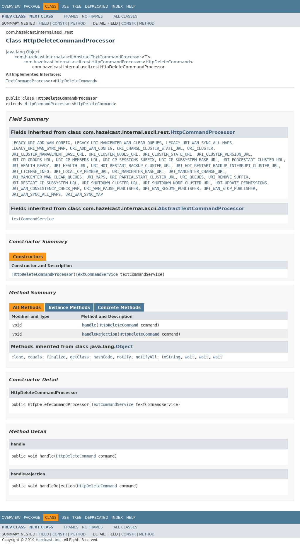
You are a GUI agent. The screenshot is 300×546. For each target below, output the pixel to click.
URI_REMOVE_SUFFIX (228, 177)
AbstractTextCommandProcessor (201, 208)
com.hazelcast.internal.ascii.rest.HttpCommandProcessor (82, 61)
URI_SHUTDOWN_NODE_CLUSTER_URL (177, 183)
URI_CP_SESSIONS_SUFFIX (128, 159)
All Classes (125, 16)
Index (117, 6)
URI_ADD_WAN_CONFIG (91, 148)
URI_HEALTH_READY (30, 165)
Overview (11, 6)
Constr (59, 23)
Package (32, 6)
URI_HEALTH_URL (70, 165)
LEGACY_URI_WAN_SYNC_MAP (38, 148)
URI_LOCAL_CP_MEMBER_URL (81, 171)
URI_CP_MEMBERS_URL (77, 159)
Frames (71, 16)
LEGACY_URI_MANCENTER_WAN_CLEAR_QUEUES (118, 142)
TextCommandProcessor (29, 81)
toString (170, 357)
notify (124, 357)
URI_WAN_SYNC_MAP (84, 194)
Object (124, 346)
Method (78, 23)
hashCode (102, 357)
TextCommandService (97, 274)
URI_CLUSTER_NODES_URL (113, 154)
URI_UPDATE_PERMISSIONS (241, 183)
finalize (56, 357)
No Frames (92, 16)
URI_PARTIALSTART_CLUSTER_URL (142, 177)
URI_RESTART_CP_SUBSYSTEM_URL (44, 183)
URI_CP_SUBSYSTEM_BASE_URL (188, 159)
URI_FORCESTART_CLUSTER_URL (252, 159)
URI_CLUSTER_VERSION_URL (223, 154)
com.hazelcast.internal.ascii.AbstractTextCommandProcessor (78, 57)
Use (65, 6)
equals (35, 357)
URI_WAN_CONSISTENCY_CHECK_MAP (45, 188)
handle (89, 325)
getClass (79, 357)
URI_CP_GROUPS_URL (31, 159)
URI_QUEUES (192, 177)
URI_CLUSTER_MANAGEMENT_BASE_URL (47, 154)
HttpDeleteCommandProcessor (42, 274)
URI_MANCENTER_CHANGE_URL (196, 171)
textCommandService (32, 219)
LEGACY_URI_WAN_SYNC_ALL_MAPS (199, 142)
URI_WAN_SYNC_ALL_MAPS (36, 194)
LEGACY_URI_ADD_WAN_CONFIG (40, 142)
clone (17, 357)
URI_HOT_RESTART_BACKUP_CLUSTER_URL (131, 165)
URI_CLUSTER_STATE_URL (167, 154)
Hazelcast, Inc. (49, 540)
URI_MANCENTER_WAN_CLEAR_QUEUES (46, 177)
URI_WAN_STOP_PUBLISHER (229, 188)
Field (44, 23)
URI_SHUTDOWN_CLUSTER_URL (110, 183)
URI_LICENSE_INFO (30, 171)
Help (130, 6)
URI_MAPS (95, 177)
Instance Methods (69, 307)
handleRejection (99, 334)
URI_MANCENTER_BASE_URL (138, 171)
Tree (76, 6)
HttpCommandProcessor (48, 103)
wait (189, 357)
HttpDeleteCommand (168, 61)
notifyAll (146, 357)
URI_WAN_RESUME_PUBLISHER (171, 188)
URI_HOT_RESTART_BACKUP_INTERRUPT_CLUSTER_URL (227, 165)
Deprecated (96, 6)
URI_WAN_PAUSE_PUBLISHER (111, 188)
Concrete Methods (119, 307)
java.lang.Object (23, 52)
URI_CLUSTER (200, 148)
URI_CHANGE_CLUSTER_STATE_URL (150, 148)
